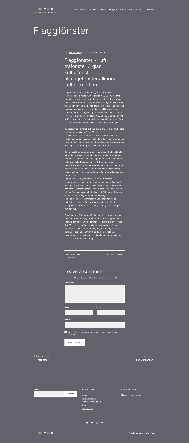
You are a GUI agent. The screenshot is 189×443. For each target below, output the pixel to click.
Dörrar (85, 405)
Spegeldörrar (87, 408)
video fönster (72, 257)
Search (36, 389)
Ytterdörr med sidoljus (91, 402)
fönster (122, 254)
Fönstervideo (81, 9)
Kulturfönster (135, 9)
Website (67, 320)
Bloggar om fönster (117, 9)
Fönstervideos (43, 9)
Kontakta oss (150, 9)
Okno (84, 395)
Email (99, 307)
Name (67, 307)
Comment (69, 283)
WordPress (150, 433)
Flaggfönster (75, 52)
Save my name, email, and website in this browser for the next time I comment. (93, 333)
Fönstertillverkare (98, 9)
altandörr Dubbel (89, 398)
